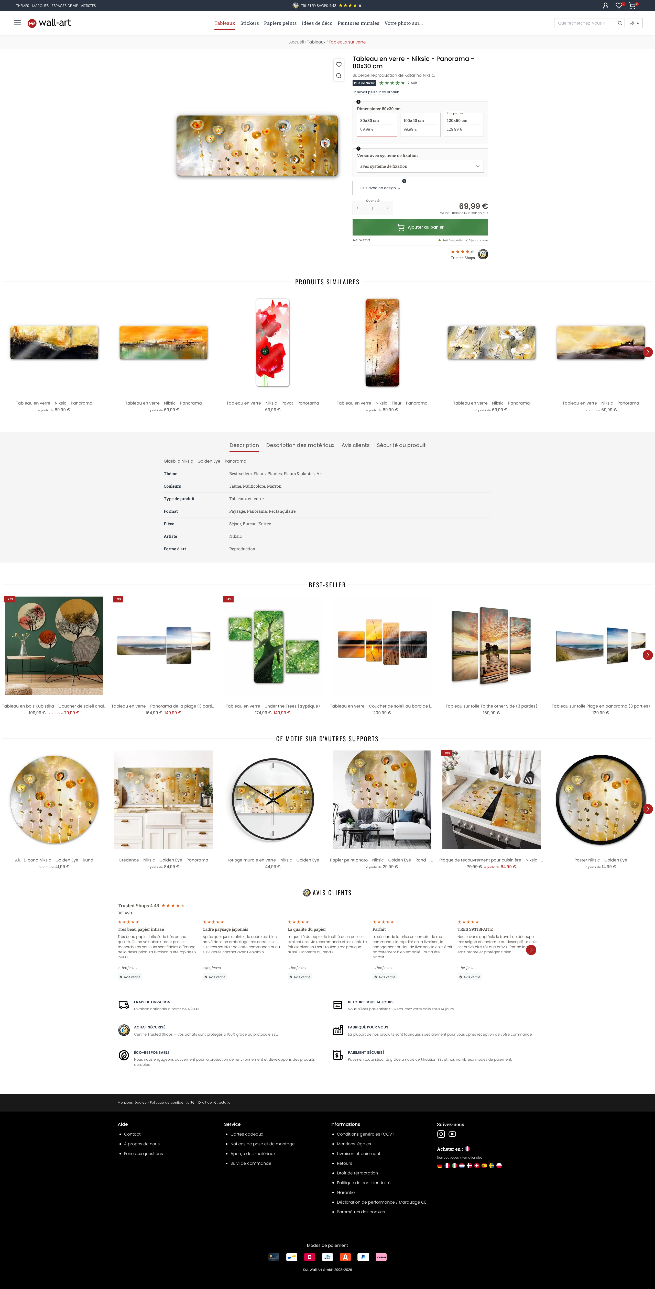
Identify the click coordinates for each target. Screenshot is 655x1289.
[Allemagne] (439, 1165)
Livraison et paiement (358, 1154)
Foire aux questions (143, 1154)
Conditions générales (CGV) (365, 1134)
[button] (257, 145)
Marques (40, 5)
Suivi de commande (251, 1163)
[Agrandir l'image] (339, 75)
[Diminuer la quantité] (358, 208)
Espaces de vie (65, 5)
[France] (447, 1165)
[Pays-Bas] (462, 1165)
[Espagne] (484, 1165)
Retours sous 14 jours (371, 1002)
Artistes (88, 5)
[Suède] (491, 1165)
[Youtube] (452, 1134)
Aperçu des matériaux (253, 1154)
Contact (132, 1134)
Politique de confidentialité (172, 1102)
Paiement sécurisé (366, 1052)
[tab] (244, 445)
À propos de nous (142, 1144)
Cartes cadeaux (247, 1134)
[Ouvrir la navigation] (17, 23)
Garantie (346, 1192)
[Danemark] (469, 1165)
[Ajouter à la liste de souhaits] (339, 64)
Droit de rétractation (215, 1102)
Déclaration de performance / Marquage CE (381, 1202)
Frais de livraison (152, 1002)
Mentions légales (132, 1102)
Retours (344, 1163)
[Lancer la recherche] (620, 23)
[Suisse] (476, 1165)
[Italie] (454, 1165)
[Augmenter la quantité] (388, 208)
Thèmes (22, 5)
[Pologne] (499, 1165)
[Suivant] (648, 352)
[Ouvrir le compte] (605, 5)
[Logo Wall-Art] (49, 23)
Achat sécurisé (149, 1027)
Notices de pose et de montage (263, 1144)
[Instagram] (441, 1134)
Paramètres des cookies (361, 1212)
